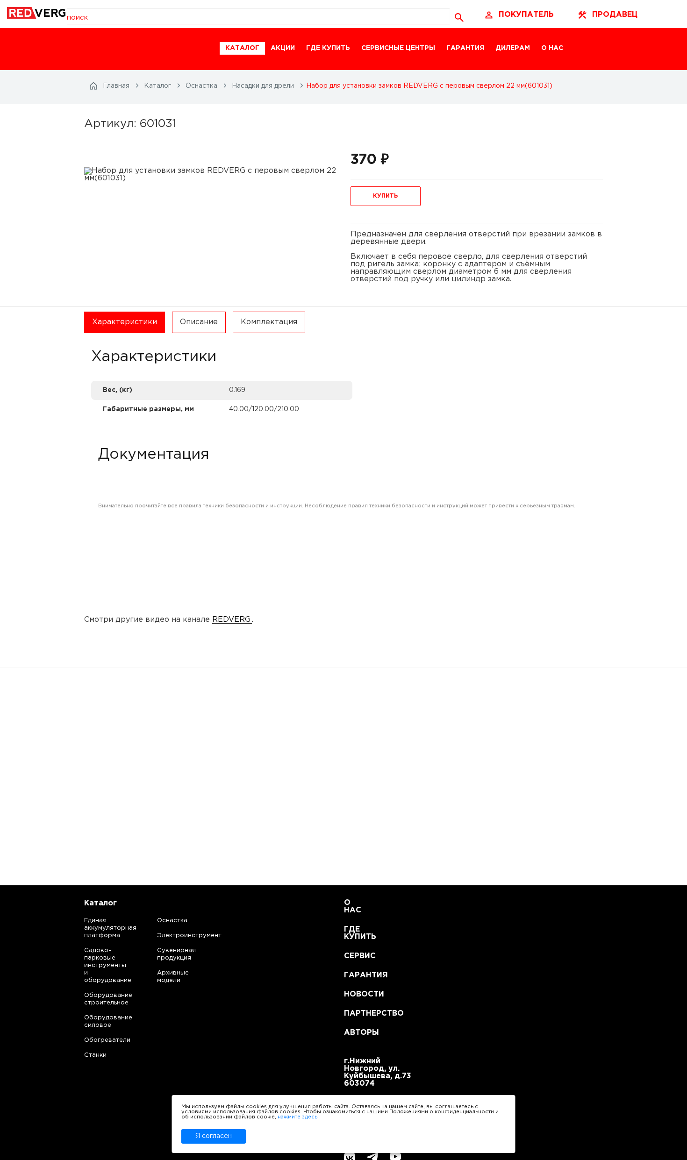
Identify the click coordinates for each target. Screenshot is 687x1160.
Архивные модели (173, 976)
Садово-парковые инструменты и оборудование (99, 965)
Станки (95, 1055)
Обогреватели (99, 1040)
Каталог (100, 903)
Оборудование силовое (99, 1021)
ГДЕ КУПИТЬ (328, 48)
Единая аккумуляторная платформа (99, 928)
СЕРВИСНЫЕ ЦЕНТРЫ (398, 48)
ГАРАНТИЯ (465, 48)
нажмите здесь (297, 1117)
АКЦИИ (283, 48)
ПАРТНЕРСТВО (355, 1013)
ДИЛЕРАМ (512, 48)
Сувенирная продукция (176, 954)
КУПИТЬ (385, 196)
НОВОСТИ (355, 994)
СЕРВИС (355, 956)
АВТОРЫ (355, 1032)
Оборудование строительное (99, 999)
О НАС (552, 48)
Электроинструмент (181, 935)
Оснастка (172, 920)
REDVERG (231, 619)
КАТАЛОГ (242, 48)
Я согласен (213, 1136)
